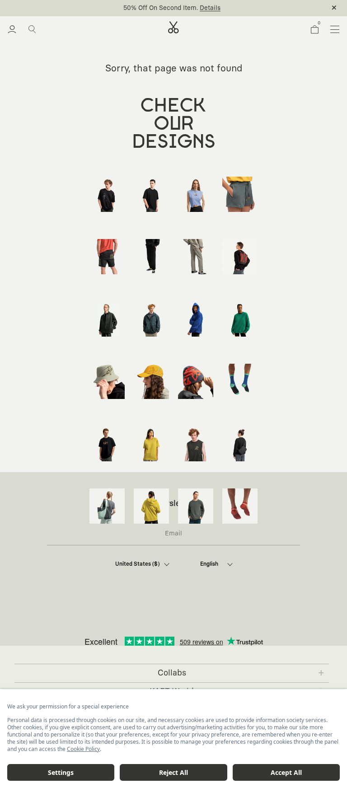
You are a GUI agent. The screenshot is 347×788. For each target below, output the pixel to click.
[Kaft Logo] (173, 27)
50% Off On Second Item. (160, 8)
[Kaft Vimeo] (162, 616)
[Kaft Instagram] (141, 616)
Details (210, 8)
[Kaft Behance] (224, 616)
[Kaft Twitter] (203, 616)
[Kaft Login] (12, 29)
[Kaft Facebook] (120, 616)
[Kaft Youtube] (182, 616)
